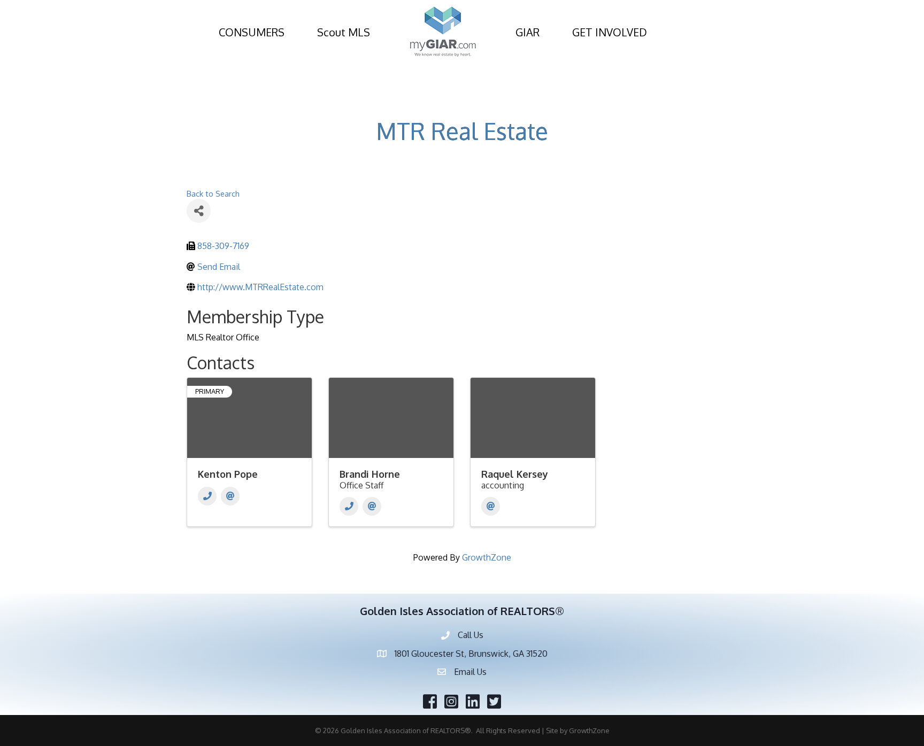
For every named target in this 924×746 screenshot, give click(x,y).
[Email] (230, 496)
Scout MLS (343, 32)
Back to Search (213, 193)
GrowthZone (486, 557)
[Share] (199, 211)
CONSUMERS (251, 32)
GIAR (527, 32)
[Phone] (207, 496)
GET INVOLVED (609, 32)
